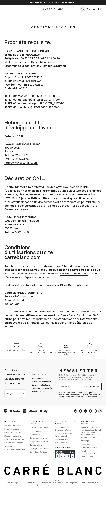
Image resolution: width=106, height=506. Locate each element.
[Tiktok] (90, 411)
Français (9, 393)
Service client (38, 391)
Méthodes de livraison (13, 425)
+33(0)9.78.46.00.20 (89, 453)
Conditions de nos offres (43, 388)
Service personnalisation (14, 450)
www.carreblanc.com (74, 273)
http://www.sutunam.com (21, 162)
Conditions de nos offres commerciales (41, 483)
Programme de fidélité (13, 443)
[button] (88, 9)
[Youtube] (95, 411)
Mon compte (37, 378)
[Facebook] (80, 411)
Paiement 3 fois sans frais (14, 439)
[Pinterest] (85, 411)
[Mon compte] (94, 9)
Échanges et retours (12, 432)
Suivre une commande (41, 381)
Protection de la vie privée (67, 483)
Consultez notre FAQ (89, 457)
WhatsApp (85, 440)
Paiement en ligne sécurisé (17, 350)
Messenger (85, 444)
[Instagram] (75, 411)
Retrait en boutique (12, 429)
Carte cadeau (10, 446)
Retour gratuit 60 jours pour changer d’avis (65, 352)
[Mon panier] (99, 9)
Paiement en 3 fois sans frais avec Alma (41, 351)
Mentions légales (13, 483)
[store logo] (53, 9)
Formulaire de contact (90, 447)
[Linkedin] (100, 411)
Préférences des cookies (60, 485)
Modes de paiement (12, 436)
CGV (23, 483)
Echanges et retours (41, 385)
